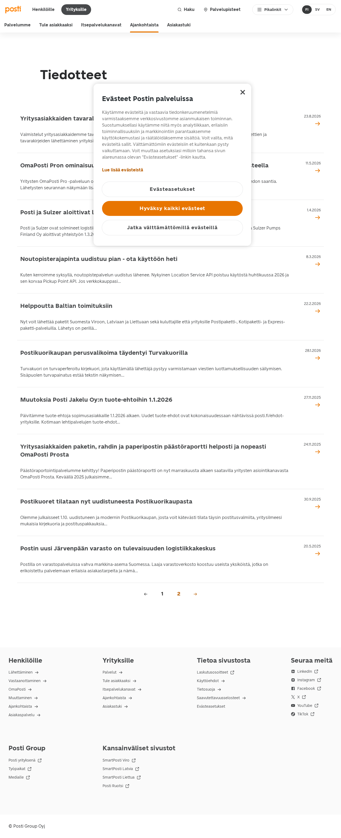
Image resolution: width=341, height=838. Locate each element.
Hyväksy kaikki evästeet (172, 208)
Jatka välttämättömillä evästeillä (172, 227)
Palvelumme (17, 24)
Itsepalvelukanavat (101, 24)
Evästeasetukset (211, 706)
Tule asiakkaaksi (55, 24)
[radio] (307, 9)
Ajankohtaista (144, 24)
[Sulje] (243, 92)
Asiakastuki (178, 24)
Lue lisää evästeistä (122, 169)
